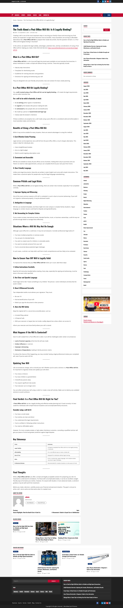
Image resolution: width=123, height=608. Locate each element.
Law (84, 231)
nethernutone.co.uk (61, 8)
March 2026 (86, 103)
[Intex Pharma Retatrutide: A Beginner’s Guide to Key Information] (98, 558)
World (85, 285)
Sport (37, 591)
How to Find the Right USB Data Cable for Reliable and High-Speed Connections (23, 528)
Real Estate (86, 248)
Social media (86, 258)
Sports (23, 15)
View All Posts (41, 503)
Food (85, 217)
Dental (85, 197)
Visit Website (30, 503)
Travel (85, 278)
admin (15, 32)
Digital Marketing (88, 201)
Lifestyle (86, 234)
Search (85, 26)
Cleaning (86, 190)
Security (85, 255)
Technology (86, 272)
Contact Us (46, 15)
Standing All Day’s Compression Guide (68, 538)
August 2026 (87, 86)
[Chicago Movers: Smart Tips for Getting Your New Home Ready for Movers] (46, 529)
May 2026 (86, 96)
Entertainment (87, 207)
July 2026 (86, 89)
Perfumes (86, 245)
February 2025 (87, 147)
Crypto (85, 194)
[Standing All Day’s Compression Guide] (68, 529)
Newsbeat (86, 241)
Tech (85, 268)
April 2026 (86, 99)
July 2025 (86, 130)
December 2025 (87, 113)
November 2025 (87, 116)
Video (109, 15)
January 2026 (87, 110)
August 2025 (86, 126)
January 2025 (87, 150)
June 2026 (86, 93)
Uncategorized (87, 282)
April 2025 (86, 140)
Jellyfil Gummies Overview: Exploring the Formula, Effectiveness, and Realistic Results (95, 47)
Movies (85, 238)
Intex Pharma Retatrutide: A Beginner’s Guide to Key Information (97, 568)
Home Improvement (88, 228)
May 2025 (86, 137)
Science (85, 251)
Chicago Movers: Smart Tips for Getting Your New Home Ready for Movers (46, 539)
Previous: (26, 511)
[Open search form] (101, 15)
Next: (65, 511)
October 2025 (87, 120)
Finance (85, 214)
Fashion (85, 211)
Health (35, 15)
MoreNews (67, 606)
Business (17, 15)
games (85, 221)
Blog (40, 15)
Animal (85, 180)
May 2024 (86, 170)
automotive (86, 184)
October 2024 (87, 160)
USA (46, 591)
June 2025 (86, 133)
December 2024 (87, 154)
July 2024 (86, 167)
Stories (29, 15)
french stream (88, 320)
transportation (87, 275)
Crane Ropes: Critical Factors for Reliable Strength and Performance (73, 555)
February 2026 (87, 106)
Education (86, 204)
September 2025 (87, 123)
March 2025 (86, 143)
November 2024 (87, 157)
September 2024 (87, 164)
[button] (12, 15)
